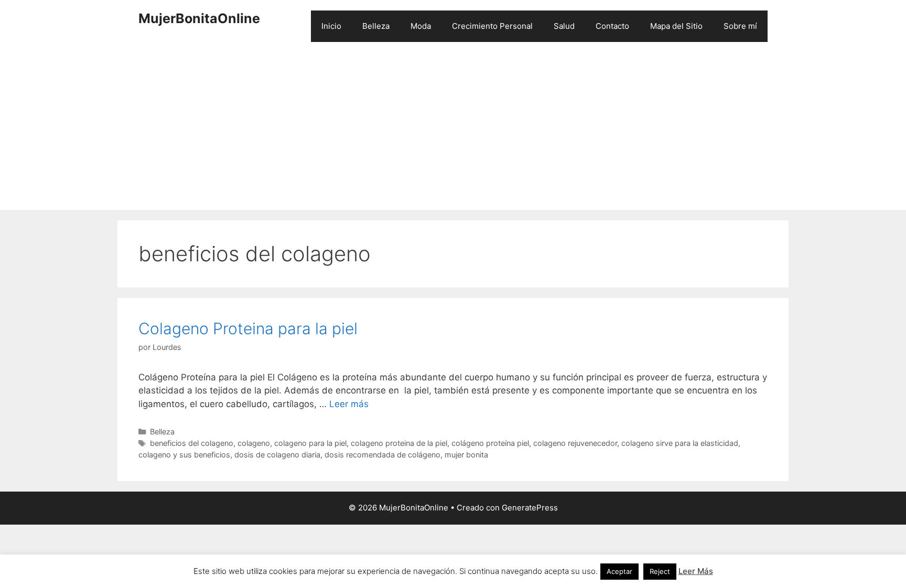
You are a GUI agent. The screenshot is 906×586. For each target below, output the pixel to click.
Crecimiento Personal (492, 26)
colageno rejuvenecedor (575, 443)
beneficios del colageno (191, 443)
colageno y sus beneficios (184, 454)
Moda (421, 26)
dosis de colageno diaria (277, 454)
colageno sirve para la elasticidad (679, 443)
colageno (254, 443)
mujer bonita (466, 454)
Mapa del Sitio (676, 26)
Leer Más (695, 571)
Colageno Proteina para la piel (248, 328)
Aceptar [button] (619, 571)
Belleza (376, 26)
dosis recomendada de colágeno (382, 454)
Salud (564, 26)
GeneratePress (530, 508)
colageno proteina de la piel (399, 443)
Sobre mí (740, 26)
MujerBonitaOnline (199, 18)
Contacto (612, 26)
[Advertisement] (453, 131)
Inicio (331, 26)
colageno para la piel (310, 443)
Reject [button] (660, 571)
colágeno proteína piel (490, 443)
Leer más (349, 404)
